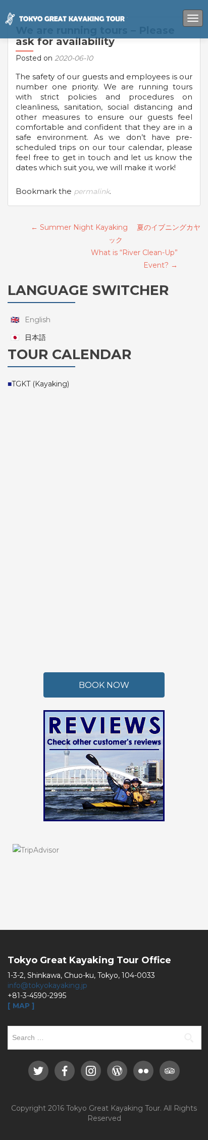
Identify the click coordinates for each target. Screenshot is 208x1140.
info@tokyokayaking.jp (47, 985)
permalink (92, 191)
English (37, 319)
